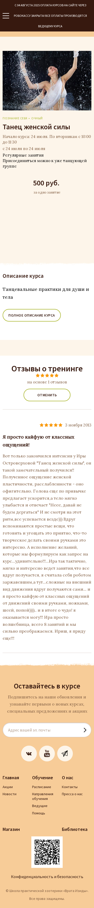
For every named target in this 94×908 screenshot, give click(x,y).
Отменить (47, 395)
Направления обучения (42, 796)
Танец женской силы (36, 126)
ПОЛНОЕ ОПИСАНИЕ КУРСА (31, 315)
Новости (9, 794)
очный (37, 118)
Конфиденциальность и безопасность (47, 876)
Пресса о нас (72, 794)
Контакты (70, 786)
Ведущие (40, 805)
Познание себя (15, 118)
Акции (8, 786)
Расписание (41, 786)
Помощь (38, 813)
